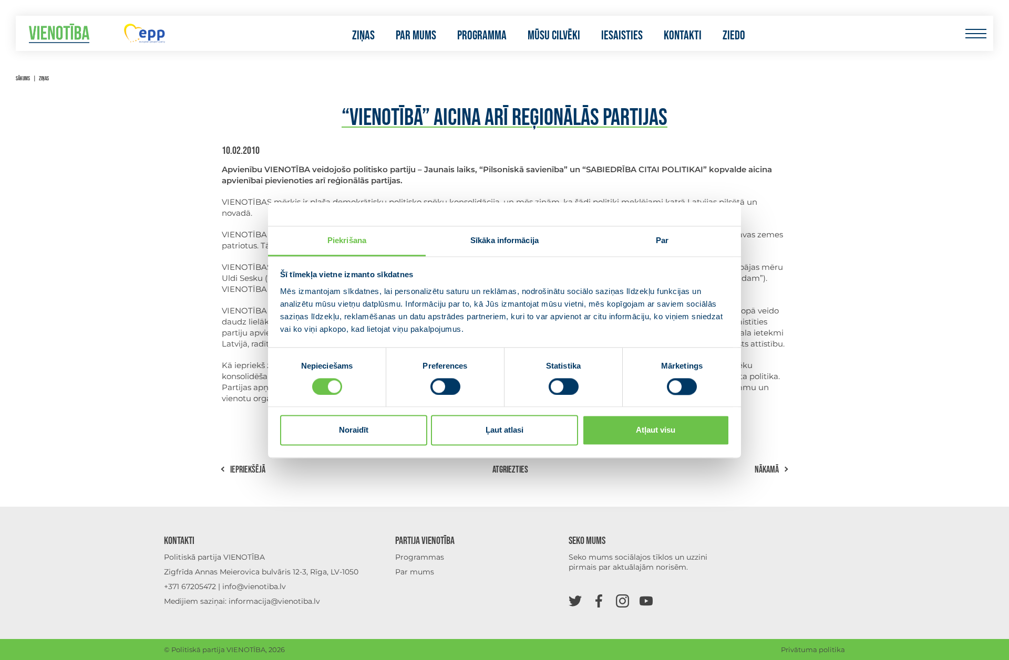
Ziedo (734, 35)
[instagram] (622, 600)
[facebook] (599, 600)
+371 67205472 (190, 586)
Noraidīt (353, 430)
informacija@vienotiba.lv (274, 601)
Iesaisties (622, 35)
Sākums (23, 78)
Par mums (416, 35)
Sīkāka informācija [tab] (504, 240)
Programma (482, 35)
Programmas (419, 557)
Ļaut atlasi (504, 430)
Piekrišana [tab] (346, 240)
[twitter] (575, 600)
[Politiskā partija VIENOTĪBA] (59, 33)
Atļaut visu (655, 430)
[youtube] (646, 600)
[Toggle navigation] (975, 33)
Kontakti (683, 35)
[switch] (445, 386)
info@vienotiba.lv (254, 586)
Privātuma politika (813, 649)
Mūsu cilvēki (554, 35)
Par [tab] (662, 240)
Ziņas (363, 35)
